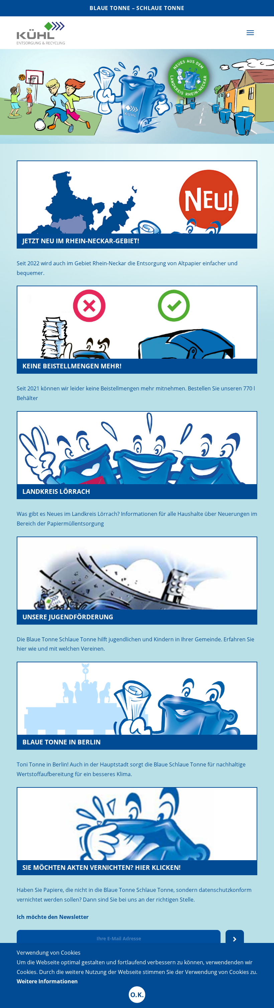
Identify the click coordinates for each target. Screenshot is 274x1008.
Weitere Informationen (47, 981)
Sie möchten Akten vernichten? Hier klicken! (101, 867)
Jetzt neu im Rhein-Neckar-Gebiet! (80, 240)
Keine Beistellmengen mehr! (71, 365)
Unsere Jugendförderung (67, 616)
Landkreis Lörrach (56, 491)
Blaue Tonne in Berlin (61, 741)
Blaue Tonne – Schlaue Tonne (137, 8)
